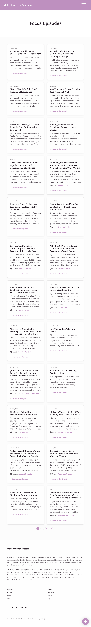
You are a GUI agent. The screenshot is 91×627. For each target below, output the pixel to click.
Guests (49, 596)
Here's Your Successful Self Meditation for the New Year (23, 493)
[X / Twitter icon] (13, 607)
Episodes (10, 590)
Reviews (10, 596)
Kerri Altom (23, 432)
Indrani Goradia (25, 474)
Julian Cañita (23, 310)
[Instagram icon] (8, 607)
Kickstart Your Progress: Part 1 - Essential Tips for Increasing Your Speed (25, 127)
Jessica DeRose (24, 269)
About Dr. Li (11, 599)
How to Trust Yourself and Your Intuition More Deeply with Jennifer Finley (64, 207)
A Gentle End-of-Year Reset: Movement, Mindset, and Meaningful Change (63, 54)
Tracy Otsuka (63, 185)
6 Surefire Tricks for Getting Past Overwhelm (63, 371)
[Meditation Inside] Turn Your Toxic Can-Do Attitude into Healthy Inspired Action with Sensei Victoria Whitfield (24, 374)
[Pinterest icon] (26, 607)
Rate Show (50, 593)
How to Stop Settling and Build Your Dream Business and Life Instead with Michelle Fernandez (65, 495)
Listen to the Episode (20, 73)
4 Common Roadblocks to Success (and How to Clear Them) (25, 52)
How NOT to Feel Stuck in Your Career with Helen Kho (64, 288)
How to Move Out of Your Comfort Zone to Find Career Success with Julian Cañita (23, 290)
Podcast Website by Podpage (37, 619)
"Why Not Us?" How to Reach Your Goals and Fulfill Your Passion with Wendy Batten (63, 248)
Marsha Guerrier (65, 432)
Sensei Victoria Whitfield (28, 393)
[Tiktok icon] (30, 607)
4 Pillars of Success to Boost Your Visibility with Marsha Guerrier (65, 413)
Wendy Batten (64, 269)
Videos (9, 593)
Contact (49, 590)
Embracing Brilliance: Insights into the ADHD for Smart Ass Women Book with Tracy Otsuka (65, 165)
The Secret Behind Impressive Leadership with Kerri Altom (24, 413)
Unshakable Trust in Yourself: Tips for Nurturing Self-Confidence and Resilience (24, 165)
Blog (48, 599)
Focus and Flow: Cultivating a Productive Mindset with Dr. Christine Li (23, 207)
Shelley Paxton (24, 352)
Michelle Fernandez (66, 515)
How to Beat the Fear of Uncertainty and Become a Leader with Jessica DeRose (23, 248)
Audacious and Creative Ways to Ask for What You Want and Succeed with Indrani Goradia (25, 453)
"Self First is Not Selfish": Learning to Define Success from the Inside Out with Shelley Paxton (25, 333)
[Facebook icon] (17, 607)
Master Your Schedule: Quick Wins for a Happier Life (24, 90)
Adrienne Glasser (65, 474)
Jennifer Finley (64, 227)
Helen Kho (62, 308)
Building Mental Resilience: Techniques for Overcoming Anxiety (63, 127)
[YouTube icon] (22, 607)
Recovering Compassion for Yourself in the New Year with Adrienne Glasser (64, 453)
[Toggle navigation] (84, 5)
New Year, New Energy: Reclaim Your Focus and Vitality (65, 90)
